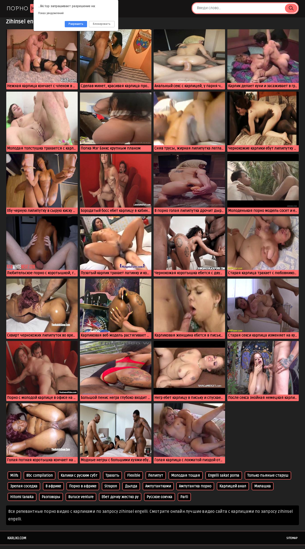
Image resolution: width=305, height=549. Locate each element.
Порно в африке (82, 486)
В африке (53, 486)
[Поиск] (291, 8)
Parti (184, 497)
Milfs (14, 475)
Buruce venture (81, 497)
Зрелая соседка (24, 486)
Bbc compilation (39, 475)
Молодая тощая (185, 475)
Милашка (262, 486)
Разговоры (51, 497)
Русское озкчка (159, 497)
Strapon (110, 486)
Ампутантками (158, 486)
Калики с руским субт (79, 475)
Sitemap (292, 538)
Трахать (112, 475)
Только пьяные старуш (267, 475)
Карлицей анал (232, 486)
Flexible (133, 475)
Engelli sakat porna (223, 475)
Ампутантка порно (195, 486)
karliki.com (16, 538)
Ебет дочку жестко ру (120, 497)
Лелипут (155, 475)
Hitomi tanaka (22, 497)
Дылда (131, 486)
